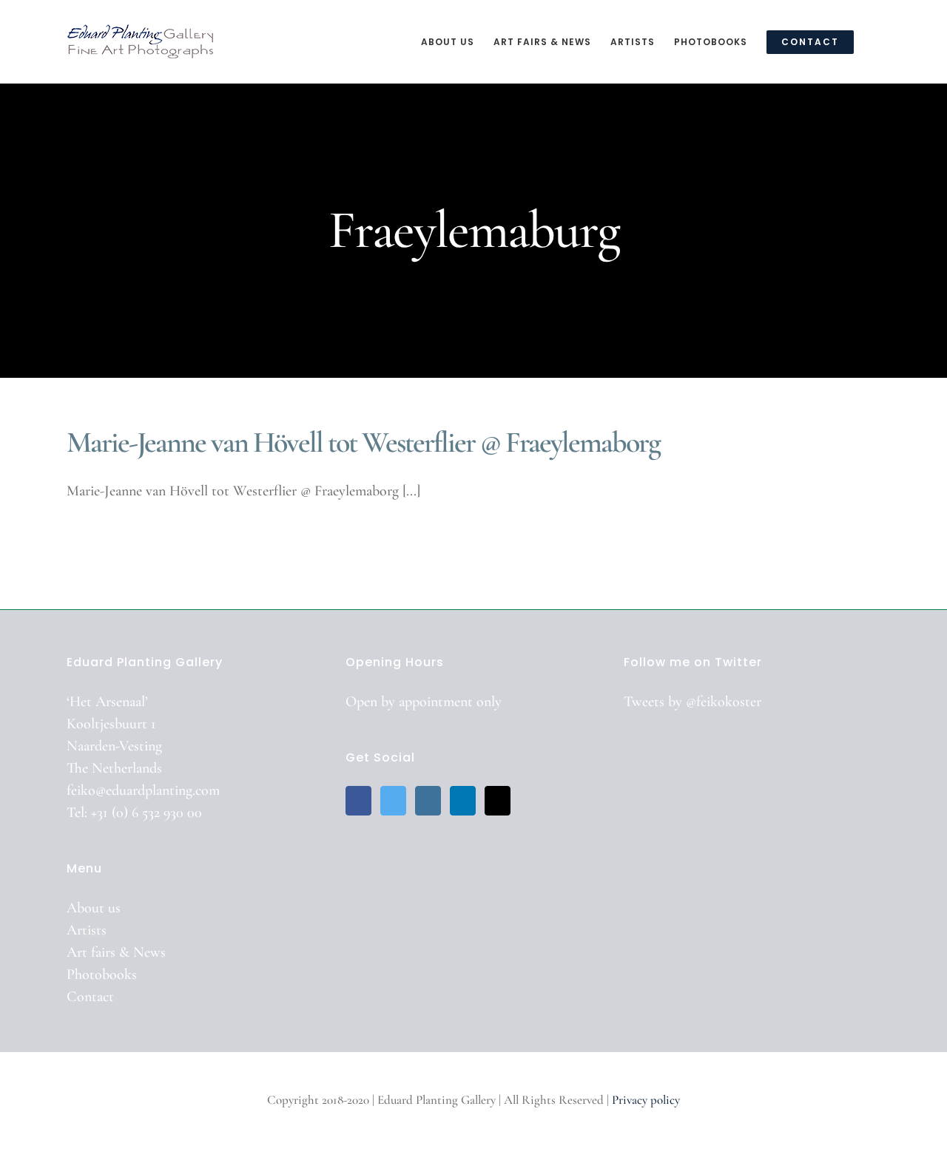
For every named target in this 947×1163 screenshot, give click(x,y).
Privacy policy (646, 1100)
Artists (87, 930)
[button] (876, 41)
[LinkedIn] (463, 801)
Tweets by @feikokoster (692, 702)
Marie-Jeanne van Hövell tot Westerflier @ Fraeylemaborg (363, 442)
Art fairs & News (116, 952)
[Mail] (497, 801)
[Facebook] (358, 801)
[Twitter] (393, 801)
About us (94, 908)
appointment (436, 702)
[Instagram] (428, 801)
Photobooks (102, 974)
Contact (90, 997)
